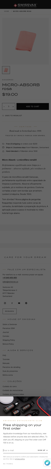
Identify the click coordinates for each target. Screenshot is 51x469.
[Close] (46, 400)
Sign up (41, 450)
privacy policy (20, 459)
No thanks (8, 464)
